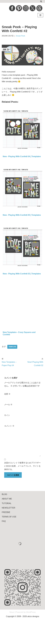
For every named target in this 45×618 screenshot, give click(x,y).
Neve (11, 612)
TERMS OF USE (9, 517)
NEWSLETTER (8, 508)
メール (8, 405)
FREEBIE (6, 512)
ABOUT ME (7, 499)
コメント (9, 426)
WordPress (31, 612)
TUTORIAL (6, 503)
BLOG (4, 494)
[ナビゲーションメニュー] (40, 15)
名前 (7, 394)
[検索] (41, 1)
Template (12, 347)
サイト (7, 415)
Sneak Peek (20, 36)
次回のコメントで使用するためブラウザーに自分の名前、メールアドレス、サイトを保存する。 (22, 466)
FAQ (4, 521)
